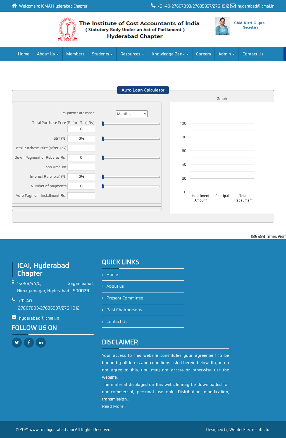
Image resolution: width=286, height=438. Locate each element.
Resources (130, 54)
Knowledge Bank (169, 54)
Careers (203, 54)
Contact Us (252, 54)
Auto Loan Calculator (143, 89)
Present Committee (124, 298)
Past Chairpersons (124, 309)
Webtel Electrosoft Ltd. (249, 430)
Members (75, 54)
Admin (225, 54)
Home (23, 54)
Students (101, 54)
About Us (46, 54)
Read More (112, 406)
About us (115, 286)
